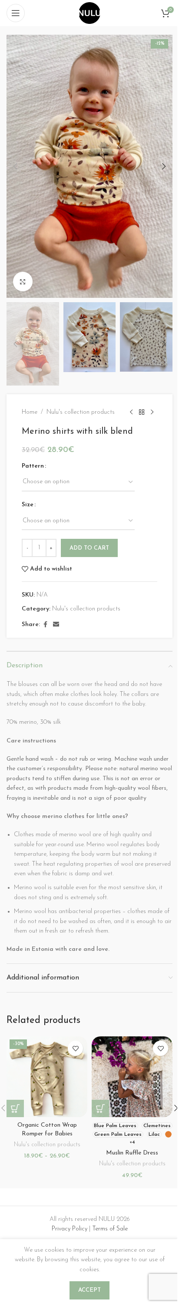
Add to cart (89, 548)
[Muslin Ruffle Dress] (132, 1076)
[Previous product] (131, 412)
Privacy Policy (69, 1229)
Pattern (33, 466)
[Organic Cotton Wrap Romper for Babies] (47, 1076)
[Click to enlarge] (23, 281)
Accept (89, 1290)
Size (27, 504)
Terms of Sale (110, 1229)
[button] (15, 166)
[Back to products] (141, 412)
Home (29, 412)
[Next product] (152, 412)
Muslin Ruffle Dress (132, 1153)
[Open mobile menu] (15, 13)
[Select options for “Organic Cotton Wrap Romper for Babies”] (15, 1108)
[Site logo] (89, 13)
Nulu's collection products (80, 412)
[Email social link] (56, 625)
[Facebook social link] (45, 625)
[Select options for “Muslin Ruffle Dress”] (100, 1108)
